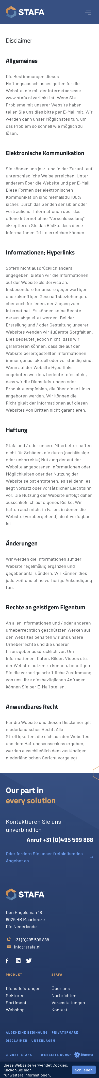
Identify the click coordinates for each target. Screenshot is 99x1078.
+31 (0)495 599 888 (31, 939)
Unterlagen (43, 1040)
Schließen (84, 1069)
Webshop (15, 1009)
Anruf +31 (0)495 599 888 (59, 839)
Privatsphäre (65, 1032)
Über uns (61, 988)
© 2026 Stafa (19, 1054)
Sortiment (16, 1002)
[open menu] (88, 12)
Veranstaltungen (68, 1002)
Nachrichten (64, 995)
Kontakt (60, 1009)
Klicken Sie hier (17, 1069)
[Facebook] (9, 961)
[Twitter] (29, 961)
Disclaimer (16, 1040)
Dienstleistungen (23, 988)
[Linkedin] (19, 961)
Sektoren (15, 995)
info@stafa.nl (27, 946)
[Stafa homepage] (25, 12)
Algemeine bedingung (27, 1032)
